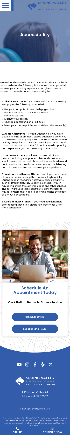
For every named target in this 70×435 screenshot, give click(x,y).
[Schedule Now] (52, 428)
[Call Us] (17, 428)
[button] (5, 5)
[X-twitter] (51, 364)
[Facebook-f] (35, 364)
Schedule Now (52, 432)
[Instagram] (27, 364)
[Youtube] (19, 364)
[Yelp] (43, 364)
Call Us (17, 432)
